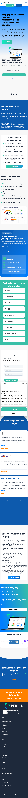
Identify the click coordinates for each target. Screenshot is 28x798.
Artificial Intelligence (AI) (7, 753)
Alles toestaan (14, 409)
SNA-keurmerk (5, 760)
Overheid (3, 742)
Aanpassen (13, 413)
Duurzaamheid (4, 755)
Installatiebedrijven (5, 737)
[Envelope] (2, 773)
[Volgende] (19, 500)
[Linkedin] (5, 773)
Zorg (3, 747)
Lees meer (3, 445)
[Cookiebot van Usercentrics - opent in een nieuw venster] (21, 383)
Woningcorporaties (5, 746)
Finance (3, 735)
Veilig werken (4, 762)
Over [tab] (23, 387)
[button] (26, 2)
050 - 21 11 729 (14, 698)
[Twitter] (8, 773)
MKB (3, 739)
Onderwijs (4, 741)
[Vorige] (8, 500)
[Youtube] (11, 773)
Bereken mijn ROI (7, 251)
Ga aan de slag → (14, 74)
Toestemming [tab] (5, 387)
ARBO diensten (5, 734)
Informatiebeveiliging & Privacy (8, 758)
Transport (4, 744)
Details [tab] (14, 387)
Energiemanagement (6, 757)
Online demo (14, 78)
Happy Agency (24, 794)
